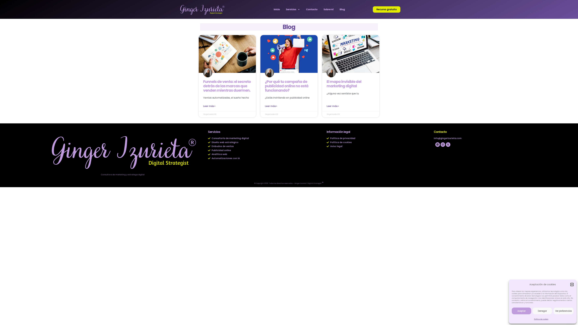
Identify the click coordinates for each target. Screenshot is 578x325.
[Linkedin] (437, 144)
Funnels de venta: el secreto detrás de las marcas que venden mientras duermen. (227, 86)
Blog (342, 9)
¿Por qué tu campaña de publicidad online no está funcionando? (286, 86)
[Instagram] (443, 144)
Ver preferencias (563, 311)
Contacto (311, 9)
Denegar (542, 311)
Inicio (277, 9)
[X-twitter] (448, 144)
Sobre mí (328, 9)
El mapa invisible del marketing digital (344, 83)
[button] (571, 284)
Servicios (291, 9)
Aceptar (521, 311)
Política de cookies (541, 319)
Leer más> (209, 106)
